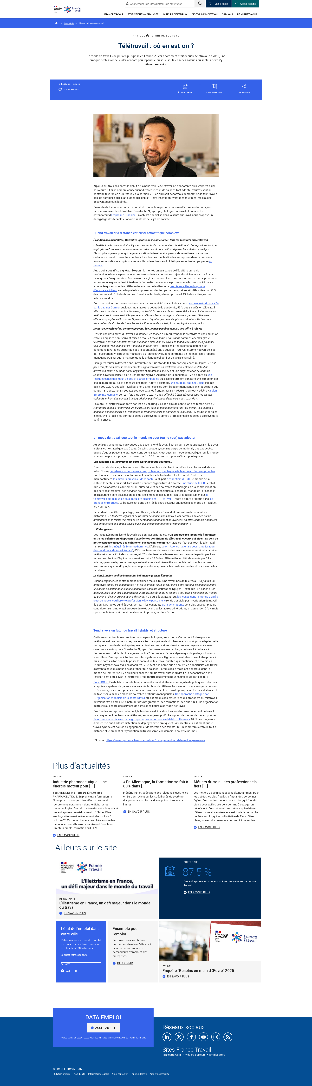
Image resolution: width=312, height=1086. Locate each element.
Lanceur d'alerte (139, 1073)
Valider (71, 971)
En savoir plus (68, 835)
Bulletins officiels (61, 1073)
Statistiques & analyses (143, 14)
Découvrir (125, 963)
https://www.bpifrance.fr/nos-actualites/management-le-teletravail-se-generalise (155, 740)
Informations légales (98, 1073)
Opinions (227, 14)
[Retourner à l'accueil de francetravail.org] (74, 9)
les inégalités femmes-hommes (128, 546)
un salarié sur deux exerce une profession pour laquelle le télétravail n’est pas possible (162, 471)
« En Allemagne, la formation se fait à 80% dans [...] (155, 784)
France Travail (114, 14)
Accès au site (105, 1028)
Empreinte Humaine (123, 215)
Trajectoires (70, 89)
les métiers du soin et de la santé (133, 479)
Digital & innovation (205, 14)
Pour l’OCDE (100, 682)
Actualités (69, 23)
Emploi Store (217, 1054)
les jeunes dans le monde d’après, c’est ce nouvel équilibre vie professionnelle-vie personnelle (155, 598)
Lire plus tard (214, 92)
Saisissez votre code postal (74, 954)
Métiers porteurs (195, 1054)
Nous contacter (120, 1073)
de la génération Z (173, 604)
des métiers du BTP (179, 479)
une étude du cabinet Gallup (187, 383)
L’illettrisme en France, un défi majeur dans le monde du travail (104, 905)
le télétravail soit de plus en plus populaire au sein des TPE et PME (150, 496)
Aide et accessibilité (159, 1073)
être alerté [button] (185, 92)
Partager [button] (244, 92)
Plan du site (79, 1073)
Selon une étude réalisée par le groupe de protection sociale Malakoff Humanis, (141, 719)
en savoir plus (178, 976)
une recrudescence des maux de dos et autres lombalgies (152, 376)
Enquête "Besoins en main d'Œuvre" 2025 (198, 970)
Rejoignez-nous (247, 14)
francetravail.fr (172, 1054)
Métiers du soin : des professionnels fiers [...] (225, 784)
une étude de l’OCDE (194, 483)
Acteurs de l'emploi (174, 14)
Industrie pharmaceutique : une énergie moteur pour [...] (80, 784)
